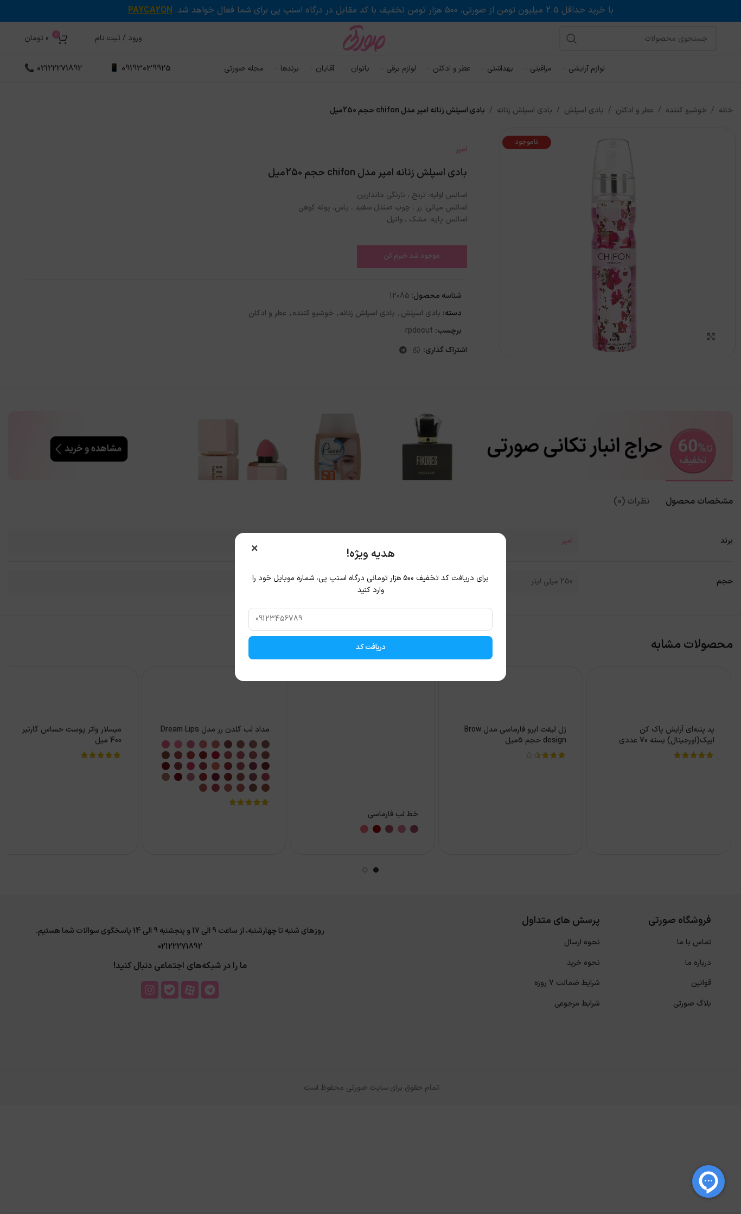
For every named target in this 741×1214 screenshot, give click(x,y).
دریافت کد (371, 647)
